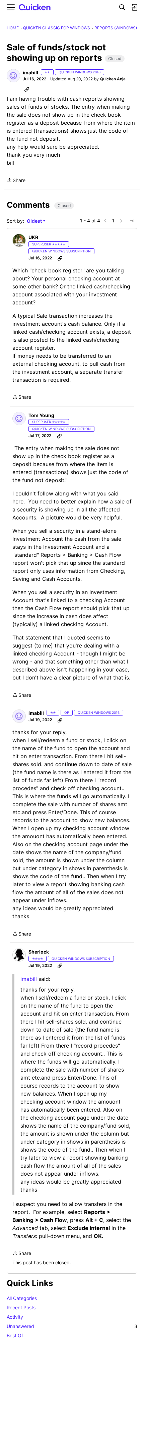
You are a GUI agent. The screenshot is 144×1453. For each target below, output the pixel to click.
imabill (28, 979)
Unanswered (72, 1326)
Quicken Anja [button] (113, 78)
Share (16, 180)
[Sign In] (134, 7)
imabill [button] (30, 72)
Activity (15, 1317)
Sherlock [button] (38, 952)
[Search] (122, 7)
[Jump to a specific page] (132, 220)
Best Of (15, 1335)
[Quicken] (35, 7)
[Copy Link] (27, 89)
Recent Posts (21, 1307)
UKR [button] (33, 237)
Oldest (35, 221)
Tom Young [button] (41, 415)
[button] (13, 75)
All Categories (22, 1298)
